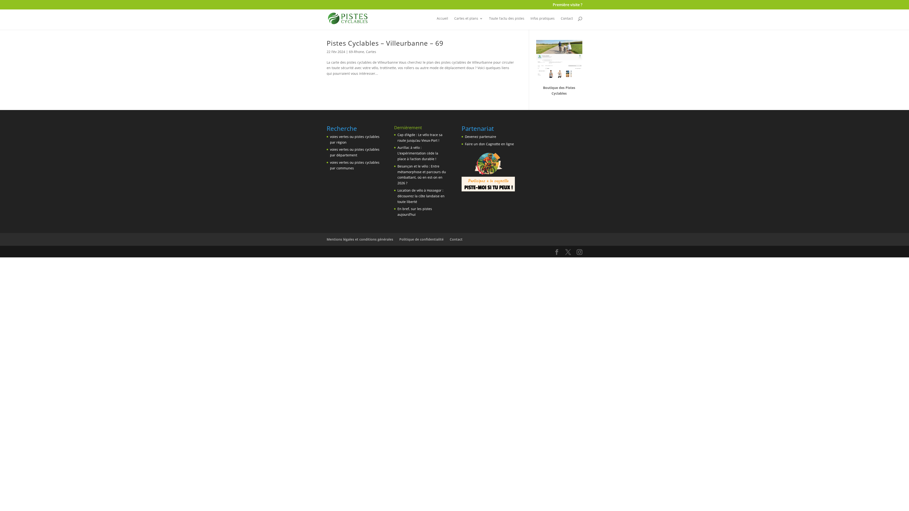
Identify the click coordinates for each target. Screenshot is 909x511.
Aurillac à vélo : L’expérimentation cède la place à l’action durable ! (417, 153)
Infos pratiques (542, 19)
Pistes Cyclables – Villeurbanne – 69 (385, 43)
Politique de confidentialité (421, 239)
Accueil (442, 19)
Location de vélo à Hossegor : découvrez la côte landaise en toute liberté (421, 196)
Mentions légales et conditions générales (360, 239)
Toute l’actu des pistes (506, 19)
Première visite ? (567, 5)
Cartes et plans (466, 19)
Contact (567, 19)
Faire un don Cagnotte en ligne (489, 144)
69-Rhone (356, 51)
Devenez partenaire (480, 136)
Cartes (371, 51)
